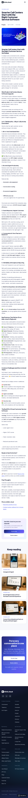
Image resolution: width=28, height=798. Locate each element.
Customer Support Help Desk (20, 730)
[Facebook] (3, 696)
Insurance (4, 740)
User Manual (4, 768)
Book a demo (14, 535)
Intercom (17, 710)
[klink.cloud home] (6, 2)
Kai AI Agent (4, 710)
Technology (5, 9)
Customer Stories (6, 777)
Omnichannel (5, 704)
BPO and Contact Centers (6, 733)
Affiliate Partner (5, 758)
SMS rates (17, 755)
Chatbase (17, 722)
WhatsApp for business (20, 758)
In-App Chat (17, 741)
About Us (4, 783)
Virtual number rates (19, 752)
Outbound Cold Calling (20, 734)
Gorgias (16, 713)
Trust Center (4, 794)
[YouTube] (10, 696)
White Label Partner (6, 761)
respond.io (17, 716)
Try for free (14, 531)
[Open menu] (24, 2)
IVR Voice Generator (19, 768)
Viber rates (17, 761)
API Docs (4, 771)
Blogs (3, 774)
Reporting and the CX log (10, 504)
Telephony (4, 707)
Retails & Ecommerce (7, 729)
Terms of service (13, 794)
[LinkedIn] (6, 696)
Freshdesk (17, 707)
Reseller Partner (5, 755)
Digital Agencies (5, 743)
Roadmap (4, 780)
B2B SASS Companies (7, 737)
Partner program (5, 752)
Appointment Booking (20, 744)
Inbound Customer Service (19, 738)
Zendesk (17, 704)
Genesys (17, 719)
